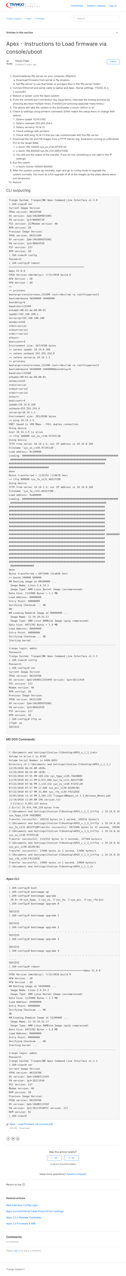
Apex (28, 18)
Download (25, 1128)
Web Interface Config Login (22, 1205)
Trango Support (14, 18)
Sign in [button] (112, 5)
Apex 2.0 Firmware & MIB (20, 1223)
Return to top (13, 1184)
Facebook (8, 1139)
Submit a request (96, 5)
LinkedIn (18, 1139)
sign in (17, 1250)
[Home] (23, 7)
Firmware (40, 18)
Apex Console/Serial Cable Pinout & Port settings (35, 1211)
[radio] (54, 1157)
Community (77, 5)
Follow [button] (113, 61)
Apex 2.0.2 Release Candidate (23, 1217)
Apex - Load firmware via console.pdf (31, 1124)
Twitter (13, 1139)
